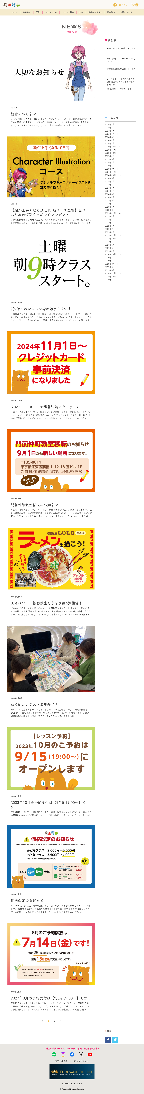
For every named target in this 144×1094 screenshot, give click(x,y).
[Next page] (60, 1020)
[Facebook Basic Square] (108, 1040)
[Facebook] (72, 1054)
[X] (81, 1054)
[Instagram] (63, 1054)
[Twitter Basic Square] (115, 1040)
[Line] (54, 1054)
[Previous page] (42, 1020)
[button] (135, 4)
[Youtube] (90, 1054)
